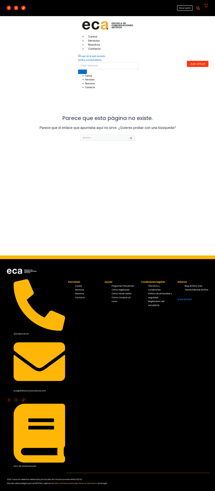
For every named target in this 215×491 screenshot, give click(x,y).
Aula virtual (185, 299)
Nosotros (94, 44)
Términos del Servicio (88, 483)
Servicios (94, 40)
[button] (198, 8)
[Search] (82, 72)
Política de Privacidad (64, 483)
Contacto (94, 49)
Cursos (92, 36)
